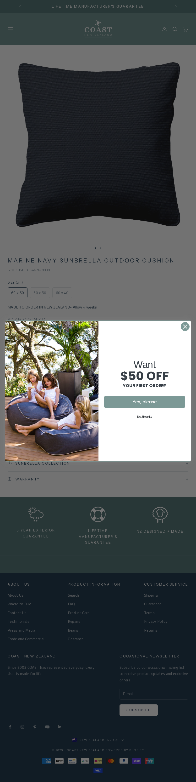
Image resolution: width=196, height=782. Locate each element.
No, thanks (144, 417)
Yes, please (145, 402)
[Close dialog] (185, 326)
